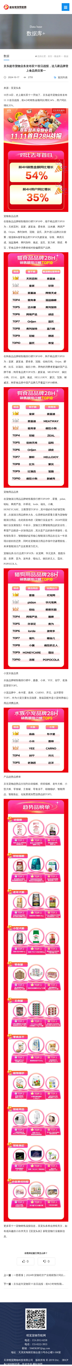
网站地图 (37, 1364)
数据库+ (58, 56)
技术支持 (27, 1364)
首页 (50, 56)
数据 (66, 56)
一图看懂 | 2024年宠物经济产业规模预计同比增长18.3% (35, 1275)
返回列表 (63, 77)
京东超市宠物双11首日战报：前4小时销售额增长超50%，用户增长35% (35, 1283)
